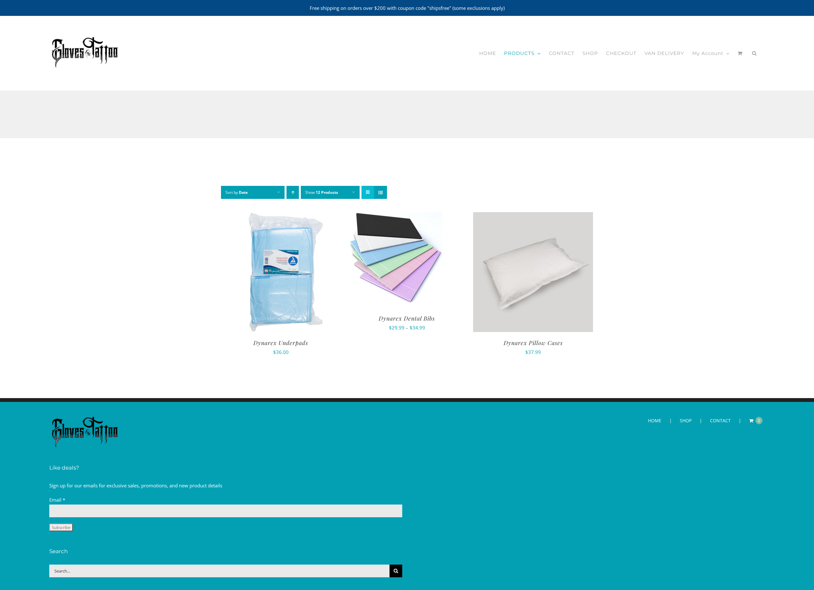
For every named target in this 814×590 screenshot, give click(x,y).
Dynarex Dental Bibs (407, 318)
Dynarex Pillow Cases (533, 343)
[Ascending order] (292, 192)
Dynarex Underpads (280, 343)
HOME (654, 420)
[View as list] (380, 192)
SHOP (686, 420)
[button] (754, 53)
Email (57, 500)
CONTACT (720, 420)
